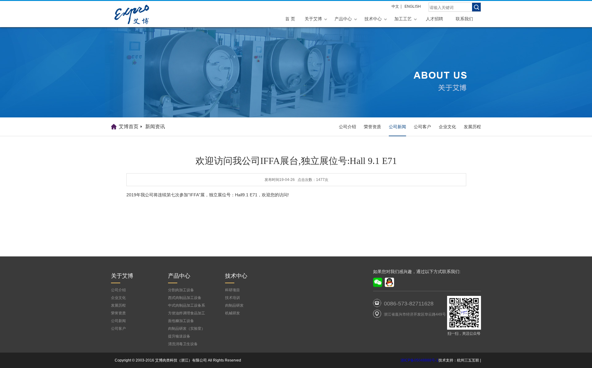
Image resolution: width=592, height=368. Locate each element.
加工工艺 (403, 18)
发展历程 (472, 126)
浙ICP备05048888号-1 (419, 360)
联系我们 (464, 18)
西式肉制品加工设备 (184, 298)
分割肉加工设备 (181, 290)
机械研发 (232, 313)
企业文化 (447, 126)
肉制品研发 (234, 305)
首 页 (290, 18)
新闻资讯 (155, 126)
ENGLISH (413, 6)
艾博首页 (128, 126)
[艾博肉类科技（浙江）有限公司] (142, 14)
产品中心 (343, 18)
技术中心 (373, 18)
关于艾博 (313, 18)
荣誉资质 (372, 126)
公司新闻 (397, 126)
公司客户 (422, 126)
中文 (395, 6)
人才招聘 (434, 18)
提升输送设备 (179, 336)
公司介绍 (347, 126)
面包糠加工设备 (181, 321)
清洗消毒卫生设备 (183, 344)
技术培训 (232, 298)
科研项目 (232, 290)
